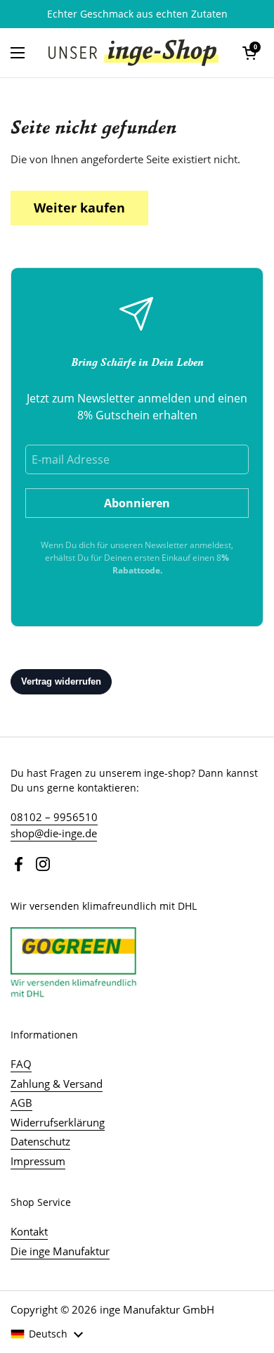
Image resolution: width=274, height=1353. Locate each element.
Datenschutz (40, 1141)
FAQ (21, 1064)
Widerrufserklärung (58, 1122)
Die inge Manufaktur (60, 1251)
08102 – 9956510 (54, 817)
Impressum (38, 1161)
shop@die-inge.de (54, 833)
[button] (249, 53)
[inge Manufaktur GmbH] (133, 53)
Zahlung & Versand (57, 1083)
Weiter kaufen (79, 207)
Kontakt (29, 1231)
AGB (21, 1102)
